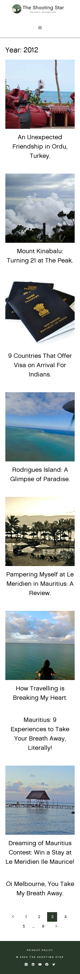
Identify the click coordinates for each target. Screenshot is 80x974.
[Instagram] (26, 964)
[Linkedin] (33, 964)
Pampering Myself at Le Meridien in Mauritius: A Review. (40, 584)
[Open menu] (40, 27)
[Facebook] (47, 964)
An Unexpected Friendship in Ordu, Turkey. (40, 147)
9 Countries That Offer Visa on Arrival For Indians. (40, 365)
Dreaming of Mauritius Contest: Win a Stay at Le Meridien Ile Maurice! (40, 853)
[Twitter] (54, 964)
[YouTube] (40, 964)
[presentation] (40, 94)
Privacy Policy (40, 950)
